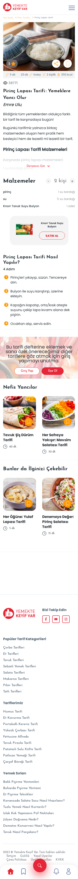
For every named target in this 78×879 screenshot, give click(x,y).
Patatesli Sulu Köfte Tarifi (22, 749)
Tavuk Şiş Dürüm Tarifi (18, 437)
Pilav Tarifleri (23, 18)
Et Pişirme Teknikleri (18, 794)
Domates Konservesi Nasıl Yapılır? (28, 826)
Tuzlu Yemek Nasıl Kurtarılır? (24, 807)
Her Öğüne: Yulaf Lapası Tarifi (18, 519)
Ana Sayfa (8, 18)
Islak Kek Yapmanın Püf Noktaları (28, 813)
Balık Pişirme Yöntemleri (21, 782)
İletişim (11, 856)
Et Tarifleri (11, 654)
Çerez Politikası (16, 859)
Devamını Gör (36, 166)
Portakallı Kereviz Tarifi (20, 724)
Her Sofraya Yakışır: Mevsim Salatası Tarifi (56, 439)
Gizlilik (24, 856)
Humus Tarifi (12, 711)
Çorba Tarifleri (13, 647)
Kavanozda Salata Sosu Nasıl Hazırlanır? (33, 800)
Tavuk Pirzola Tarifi (17, 743)
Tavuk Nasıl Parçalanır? (20, 832)
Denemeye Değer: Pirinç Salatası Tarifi (58, 521)
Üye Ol (52, 371)
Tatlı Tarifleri (12, 691)
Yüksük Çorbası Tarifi (19, 730)
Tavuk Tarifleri (13, 660)
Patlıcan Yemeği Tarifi (19, 755)
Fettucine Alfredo (16, 736)
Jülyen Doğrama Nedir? (20, 819)
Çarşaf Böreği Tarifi (17, 762)
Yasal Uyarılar (42, 856)
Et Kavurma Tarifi (16, 718)
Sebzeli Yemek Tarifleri (19, 666)
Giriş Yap (27, 371)
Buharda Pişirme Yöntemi (22, 788)
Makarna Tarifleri (16, 679)
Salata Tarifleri (14, 672)
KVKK (60, 859)
